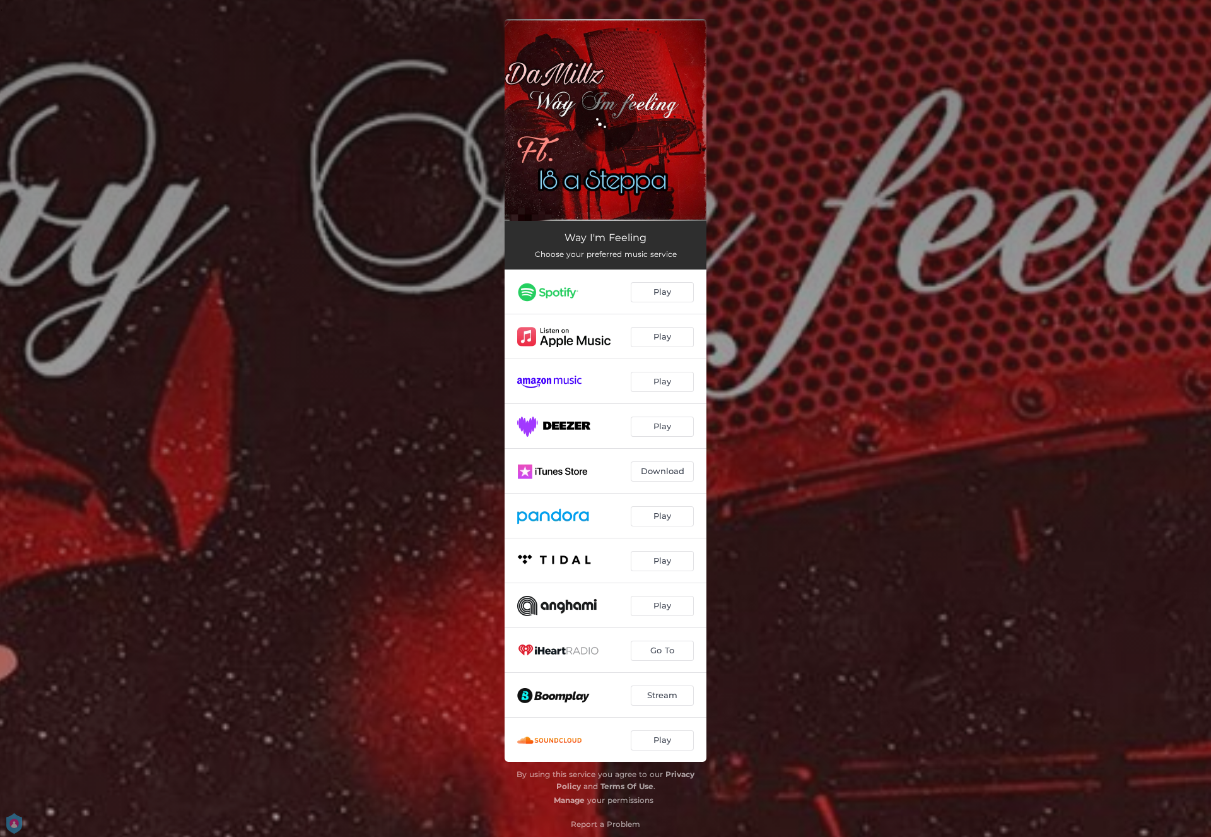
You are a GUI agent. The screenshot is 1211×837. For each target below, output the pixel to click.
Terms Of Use (626, 786)
